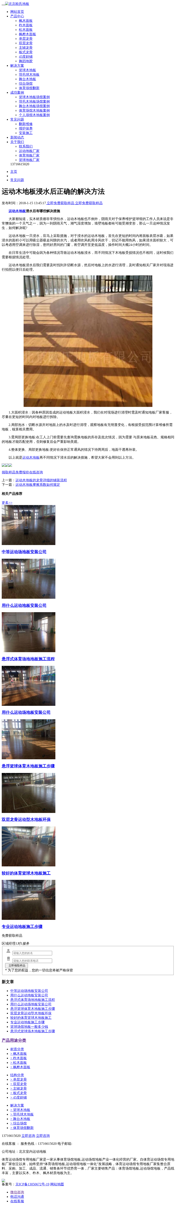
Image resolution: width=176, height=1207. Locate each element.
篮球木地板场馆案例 (34, 97)
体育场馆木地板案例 (34, 110)
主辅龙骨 (26, 47)
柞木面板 (26, 25)
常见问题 (17, 119)
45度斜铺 (26, 56)
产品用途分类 (14, 1040)
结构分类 (17, 1075)
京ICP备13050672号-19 (32, 1184)
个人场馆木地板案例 (34, 115)
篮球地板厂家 (29, 160)
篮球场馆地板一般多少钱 (29, 1026)
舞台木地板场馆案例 (34, 106)
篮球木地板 (27, 70)
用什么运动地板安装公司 (29, 995)
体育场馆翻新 (29, 88)
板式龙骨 (26, 52)
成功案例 (17, 92)
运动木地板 (30, 457)
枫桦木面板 (27, 34)
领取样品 (8, 472)
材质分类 (17, 1049)
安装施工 (26, 133)
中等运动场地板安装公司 (29, 991)
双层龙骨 (26, 43)
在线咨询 (36, 472)
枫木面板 (26, 20)
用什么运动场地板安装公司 (31, 1004)
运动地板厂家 (29, 151)
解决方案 (17, 65)
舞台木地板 (27, 79)
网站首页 (17, 11)
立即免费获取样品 (60, 203)
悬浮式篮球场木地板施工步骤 (32, 1031)
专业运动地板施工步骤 (27, 1022)
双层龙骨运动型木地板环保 (31, 1013)
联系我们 (26, 146)
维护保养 (26, 128)
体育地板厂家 (29, 155)
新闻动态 (17, 137)
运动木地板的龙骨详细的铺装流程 (41, 480)
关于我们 (17, 142)
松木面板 (26, 29)
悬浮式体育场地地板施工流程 (32, 1000)
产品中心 (17, 16)
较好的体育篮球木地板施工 (31, 1017)
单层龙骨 (26, 38)
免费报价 (22, 472)
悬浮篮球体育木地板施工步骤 (32, 1009)
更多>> (7, 502)
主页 (13, 171)
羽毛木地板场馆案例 (34, 101)
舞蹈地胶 (26, 61)
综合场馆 (26, 83)
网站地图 (57, 1184)
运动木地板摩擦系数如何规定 (37, 484)
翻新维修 (26, 124)
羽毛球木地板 (29, 74)
